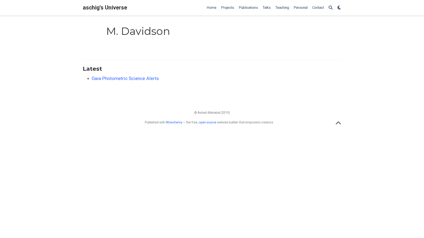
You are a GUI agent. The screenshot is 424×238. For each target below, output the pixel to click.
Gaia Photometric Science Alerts (125, 78)
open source (207, 122)
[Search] (331, 7)
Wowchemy (174, 122)
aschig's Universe (105, 7)
